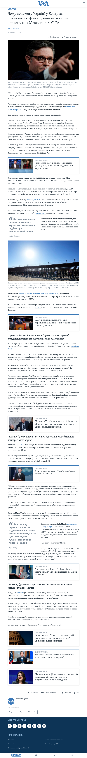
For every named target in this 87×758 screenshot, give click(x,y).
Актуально (13, 9)
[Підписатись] (44, 726)
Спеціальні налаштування (54, 740)
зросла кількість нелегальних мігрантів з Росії (38, 294)
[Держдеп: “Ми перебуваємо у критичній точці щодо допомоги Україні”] (21, 657)
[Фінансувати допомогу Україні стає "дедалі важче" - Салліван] (21, 474)
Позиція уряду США (51, 744)
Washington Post (33, 200)
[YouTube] (36, 755)
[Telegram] (54, 755)
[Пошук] (72, 755)
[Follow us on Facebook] (10, 726)
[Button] (53, 37)
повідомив (41, 213)
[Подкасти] (39, 726)
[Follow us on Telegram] (29, 726)
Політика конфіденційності (18, 748)
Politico (20, 593)
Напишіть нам (13, 744)
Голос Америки (13, 28)
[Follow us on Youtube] (20, 726)
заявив (38, 307)
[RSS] (34, 726)
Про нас (11, 740)
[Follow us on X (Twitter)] (15, 726)
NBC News (20, 445)
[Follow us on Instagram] (24, 726)
